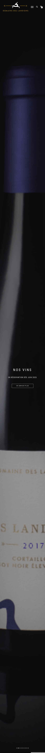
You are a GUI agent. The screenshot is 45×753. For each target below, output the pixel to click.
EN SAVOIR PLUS (22, 386)
